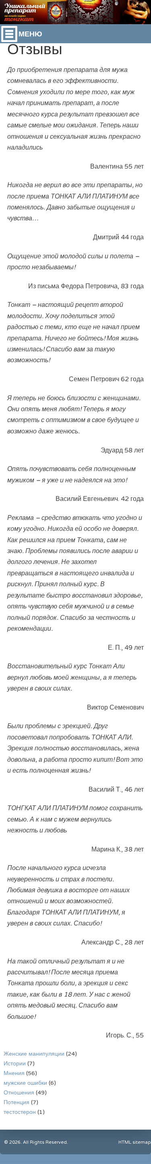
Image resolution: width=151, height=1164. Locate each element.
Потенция (16, 1102)
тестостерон (20, 1112)
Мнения (14, 1073)
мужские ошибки (25, 1082)
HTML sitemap (134, 1142)
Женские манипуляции (34, 1053)
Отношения (19, 1092)
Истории (15, 1063)
